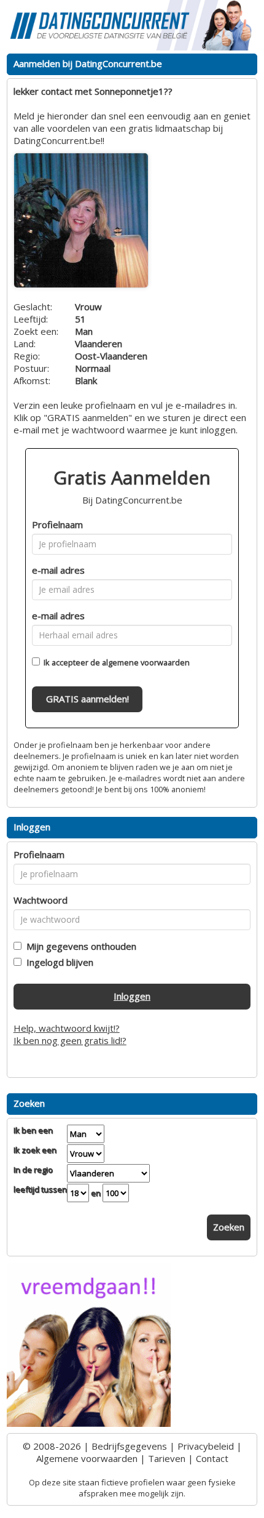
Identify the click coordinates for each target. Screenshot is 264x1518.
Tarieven (166, 1458)
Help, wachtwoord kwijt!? (67, 1028)
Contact (212, 1458)
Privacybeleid (205, 1446)
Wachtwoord (41, 900)
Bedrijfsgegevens (129, 1446)
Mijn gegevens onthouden (78, 946)
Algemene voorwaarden (87, 1458)
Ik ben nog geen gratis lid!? (70, 1040)
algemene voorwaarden (146, 662)
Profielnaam (57, 524)
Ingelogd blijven (57, 962)
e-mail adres (58, 570)
